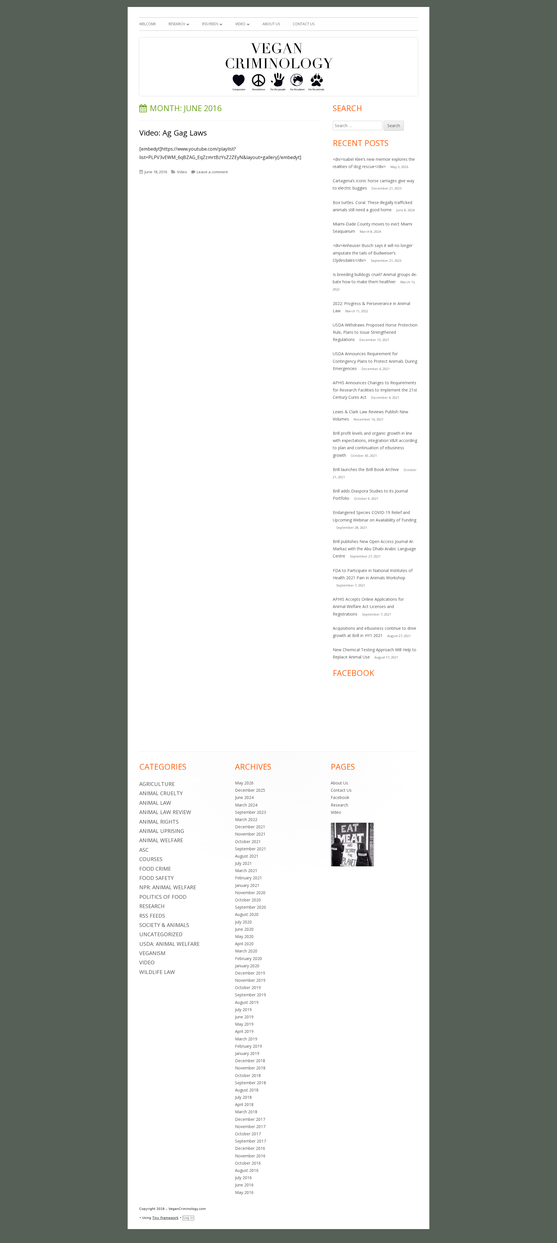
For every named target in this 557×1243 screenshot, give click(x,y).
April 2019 (244, 1031)
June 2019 (244, 1017)
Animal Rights (159, 821)
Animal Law (155, 802)
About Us (271, 23)
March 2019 (246, 1039)
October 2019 (248, 987)
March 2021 (246, 870)
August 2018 (246, 1090)
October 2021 (248, 841)
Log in (188, 1218)
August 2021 (246, 856)
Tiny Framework (165, 1218)
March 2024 (246, 805)
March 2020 (246, 951)
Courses (150, 859)
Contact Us (303, 23)
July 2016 (243, 1177)
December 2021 (250, 826)
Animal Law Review (165, 812)
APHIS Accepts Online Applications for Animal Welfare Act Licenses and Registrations (368, 606)
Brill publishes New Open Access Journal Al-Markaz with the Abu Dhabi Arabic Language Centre (374, 549)
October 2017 (248, 1133)
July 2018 (243, 1097)
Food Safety (156, 877)
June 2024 (244, 797)
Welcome (147, 23)
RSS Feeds (210, 23)
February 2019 (248, 1046)
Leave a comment (212, 171)
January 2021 (247, 885)
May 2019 (244, 1024)
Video (240, 23)
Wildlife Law (157, 971)
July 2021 (243, 863)
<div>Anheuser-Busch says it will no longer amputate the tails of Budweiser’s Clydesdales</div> (373, 253)
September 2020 (250, 907)
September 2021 (250, 848)
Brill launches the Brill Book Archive (366, 469)
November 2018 (250, 1068)
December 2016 (250, 1148)
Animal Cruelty (161, 793)
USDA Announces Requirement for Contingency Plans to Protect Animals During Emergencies (375, 361)
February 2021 (248, 878)
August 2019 (246, 1002)
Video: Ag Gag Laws (173, 132)
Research (177, 23)
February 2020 (248, 958)
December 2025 (250, 790)
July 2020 (243, 922)
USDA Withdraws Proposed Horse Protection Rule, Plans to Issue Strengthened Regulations (375, 332)
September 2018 (250, 1082)
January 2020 (247, 965)
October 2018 (248, 1075)
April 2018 (244, 1104)
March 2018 (246, 1111)
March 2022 (246, 819)
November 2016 (250, 1156)
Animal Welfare (161, 840)
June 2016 (244, 1185)
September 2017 (250, 1141)
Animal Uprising (161, 830)
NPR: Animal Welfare (167, 887)
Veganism (152, 953)
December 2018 (250, 1060)
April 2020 (244, 943)
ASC (144, 849)
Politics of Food (163, 896)
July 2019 (243, 1009)
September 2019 (250, 994)
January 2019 (247, 1053)
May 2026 (244, 783)
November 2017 (250, 1126)
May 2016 (244, 1192)
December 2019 (250, 973)
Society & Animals (164, 924)
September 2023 (250, 812)
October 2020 (248, 900)
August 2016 (246, 1170)
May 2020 (244, 936)
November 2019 (250, 980)
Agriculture (157, 783)
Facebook (340, 797)
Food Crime (155, 868)
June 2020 (244, 929)
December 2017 (250, 1119)
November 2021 (250, 834)
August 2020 (246, 914)
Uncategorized (160, 934)
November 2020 (250, 892)
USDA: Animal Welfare (169, 943)
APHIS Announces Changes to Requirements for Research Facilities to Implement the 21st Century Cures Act (375, 390)
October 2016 (248, 1163)
